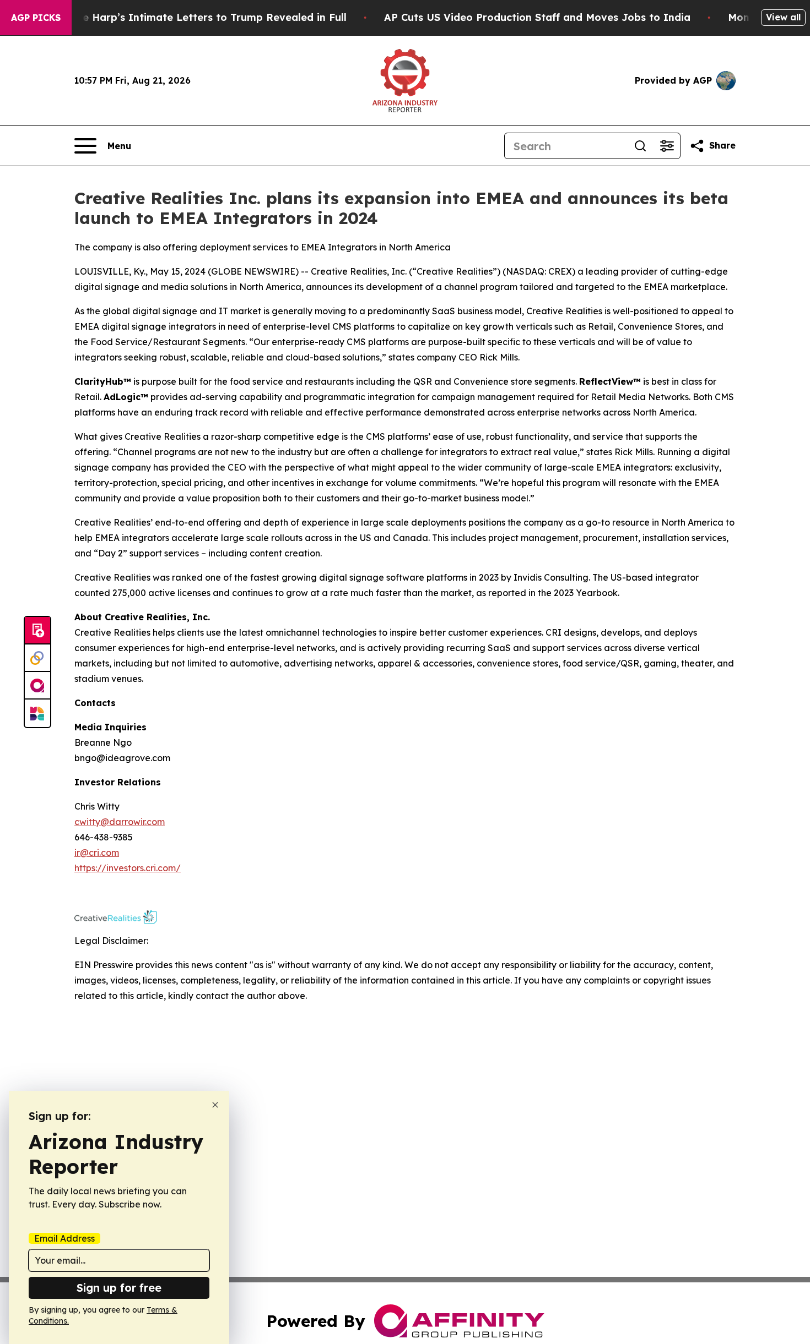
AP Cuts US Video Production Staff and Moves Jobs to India (537, 17)
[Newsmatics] (37, 713)
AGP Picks (36, 17)
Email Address (64, 1238)
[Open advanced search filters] (667, 146)
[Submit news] (37, 630)
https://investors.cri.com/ (127, 867)
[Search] (640, 146)
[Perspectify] (37, 658)
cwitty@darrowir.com (119, 821)
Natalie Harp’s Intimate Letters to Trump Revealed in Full (199, 17)
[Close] (215, 1105)
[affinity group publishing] (37, 686)
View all (783, 17)
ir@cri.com (96, 852)
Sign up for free (119, 1287)
